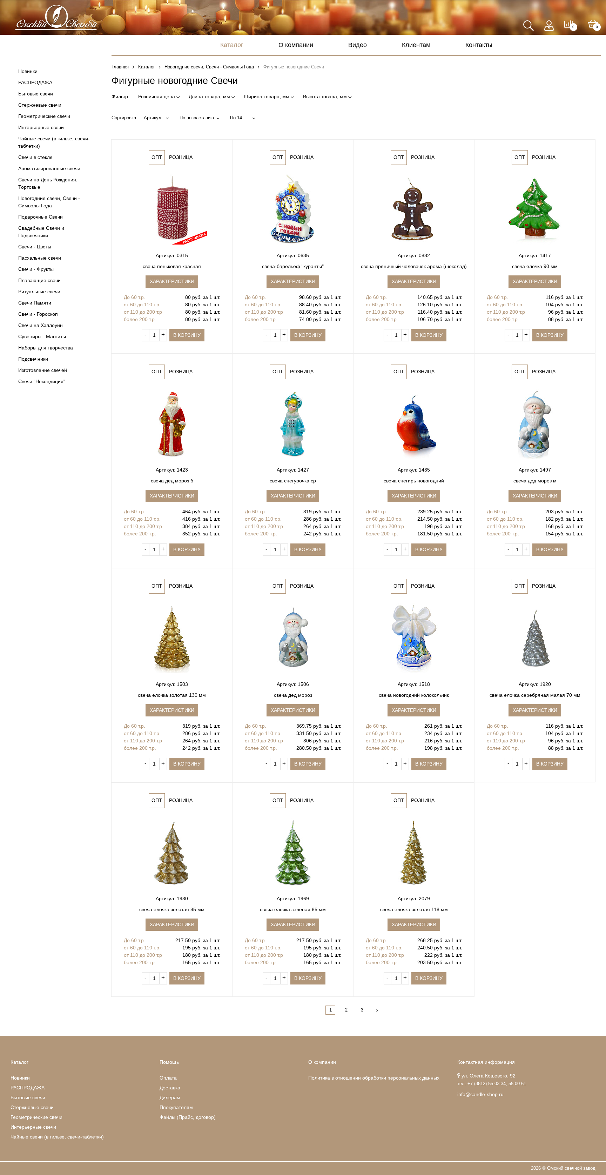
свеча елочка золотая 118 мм (414, 909)
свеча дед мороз (293, 695)
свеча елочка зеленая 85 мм (293, 909)
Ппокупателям (176, 1107)
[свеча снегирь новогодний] (413, 424)
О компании (295, 44)
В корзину (187, 335)
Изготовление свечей (42, 370)
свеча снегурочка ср (293, 480)
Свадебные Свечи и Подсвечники (41, 231)
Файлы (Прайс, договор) (188, 1117)
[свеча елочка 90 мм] (534, 209)
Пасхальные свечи (39, 258)
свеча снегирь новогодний (414, 480)
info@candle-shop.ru (480, 1094)
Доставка (170, 1087)
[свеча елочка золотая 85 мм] (171, 852)
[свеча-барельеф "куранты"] (292, 209)
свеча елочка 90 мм (535, 266)
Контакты (478, 44)
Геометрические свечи (44, 116)
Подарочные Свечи (40, 217)
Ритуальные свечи (39, 291)
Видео (357, 44)
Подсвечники (33, 359)
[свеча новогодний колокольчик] (413, 638)
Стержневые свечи (39, 105)
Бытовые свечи (35, 93)
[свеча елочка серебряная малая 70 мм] (534, 638)
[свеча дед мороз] (292, 638)
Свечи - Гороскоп (38, 314)
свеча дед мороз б (172, 480)
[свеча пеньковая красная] (171, 209)
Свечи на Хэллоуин (40, 325)
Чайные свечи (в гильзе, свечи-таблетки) (54, 142)
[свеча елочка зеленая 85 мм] (292, 852)
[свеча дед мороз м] (534, 424)
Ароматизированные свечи (49, 168)
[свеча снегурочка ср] (292, 424)
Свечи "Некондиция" (41, 381)
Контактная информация (486, 1062)
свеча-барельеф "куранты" (293, 266)
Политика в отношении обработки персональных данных (373, 1078)
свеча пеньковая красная (172, 266)
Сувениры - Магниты (42, 336)
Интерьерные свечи (41, 127)
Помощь (169, 1062)
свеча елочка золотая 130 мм (172, 695)
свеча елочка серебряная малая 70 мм (535, 695)
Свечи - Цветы (34, 246)
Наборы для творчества (45, 348)
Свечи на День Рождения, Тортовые (48, 183)
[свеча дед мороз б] (171, 424)
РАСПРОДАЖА (35, 82)
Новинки (28, 71)
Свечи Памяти (34, 303)
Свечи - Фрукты (36, 269)
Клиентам (416, 44)
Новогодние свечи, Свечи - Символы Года (49, 201)
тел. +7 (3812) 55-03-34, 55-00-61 (491, 1083)
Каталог (231, 44)
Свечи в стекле (35, 157)
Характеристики (172, 281)
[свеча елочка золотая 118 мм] (413, 852)
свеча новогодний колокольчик (414, 695)
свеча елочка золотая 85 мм (171, 909)
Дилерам (170, 1097)
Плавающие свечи (39, 280)
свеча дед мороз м (535, 480)
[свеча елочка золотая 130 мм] (171, 638)
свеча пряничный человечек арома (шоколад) (414, 266)
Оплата (168, 1078)
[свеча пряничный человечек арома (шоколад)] (413, 209)
